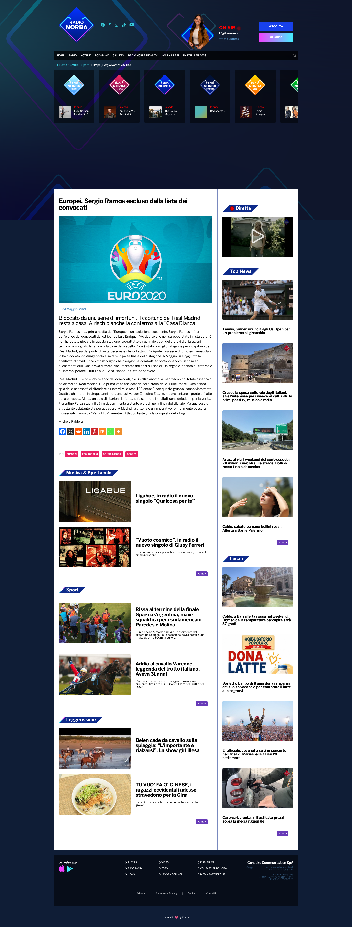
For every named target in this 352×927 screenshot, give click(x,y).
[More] (118, 431)
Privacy (140, 893)
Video (165, 862)
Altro (201, 574)
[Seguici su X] (109, 25)
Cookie (192, 893)
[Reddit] (78, 431)
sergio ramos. (112, 454)
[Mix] (102, 431)
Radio (73, 55)
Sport (85, 65)
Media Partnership (213, 874)
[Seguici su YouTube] (131, 25)
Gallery (118, 55)
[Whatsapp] (110, 431)
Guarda (276, 37)
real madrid (90, 454)
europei (72, 454)
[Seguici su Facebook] (103, 25)
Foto (164, 868)
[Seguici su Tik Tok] (124, 25)
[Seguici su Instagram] (116, 25)
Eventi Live (207, 862)
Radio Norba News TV (142, 55)
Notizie (86, 55)
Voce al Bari (170, 55)
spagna (132, 454)
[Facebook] (62, 431)
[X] (70, 431)
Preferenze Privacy (166, 893)
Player (132, 862)
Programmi (135, 868)
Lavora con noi (171, 874)
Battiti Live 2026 (194, 55)
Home (61, 55)
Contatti (211, 893)
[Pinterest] (94, 431)
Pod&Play (102, 55)
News (131, 874)
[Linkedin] (86, 431)
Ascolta (276, 26)
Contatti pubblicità (213, 868)
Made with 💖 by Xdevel (176, 917)
